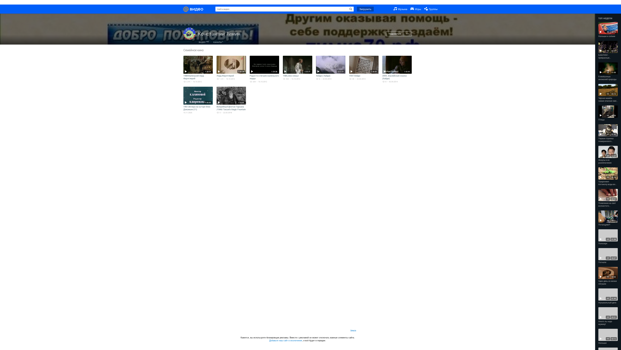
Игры (417, 9)
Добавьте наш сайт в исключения (285, 340)
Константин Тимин (219, 33)
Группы (433, 9)
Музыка (402, 9)
